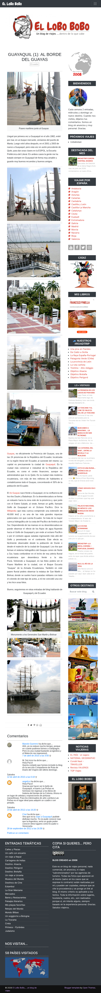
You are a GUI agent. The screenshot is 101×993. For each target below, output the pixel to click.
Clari (24, 814)
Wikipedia (11, 511)
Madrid (74, 226)
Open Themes (89, 988)
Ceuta (74, 213)
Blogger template (72, 988)
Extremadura (77, 220)
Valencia (75, 239)
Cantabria (76, 201)
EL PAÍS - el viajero (79, 755)
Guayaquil (50, 464)
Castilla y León (78, 204)
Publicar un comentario (18, 833)
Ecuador (34, 64)
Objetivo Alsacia (78, 371)
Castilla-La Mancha (80, 207)
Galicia (74, 223)
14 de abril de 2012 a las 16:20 (21, 810)
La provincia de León (80, 361)
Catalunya (76, 210)
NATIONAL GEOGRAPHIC (82, 758)
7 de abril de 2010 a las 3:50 (35, 756)
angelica (26, 781)
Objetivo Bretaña (78, 374)
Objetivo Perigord (79, 377)
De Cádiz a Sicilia (79, 352)
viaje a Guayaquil (44, 817)
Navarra (75, 232)
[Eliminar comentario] (50, 756)
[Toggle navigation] (95, 3)
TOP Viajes (75, 770)
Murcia (74, 229)
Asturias (75, 194)
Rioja (73, 236)
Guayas (10, 453)
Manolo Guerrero (30, 744)
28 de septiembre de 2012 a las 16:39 (25, 828)
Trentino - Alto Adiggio (81, 368)
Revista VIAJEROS (79, 767)
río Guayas (15, 493)
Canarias (75, 198)
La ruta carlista (77, 364)
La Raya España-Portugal (83, 355)
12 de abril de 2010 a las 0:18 (21, 777)
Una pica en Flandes (80, 349)
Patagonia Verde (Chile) (82, 358)
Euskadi (75, 217)
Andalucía (76, 188)
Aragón (75, 191)
